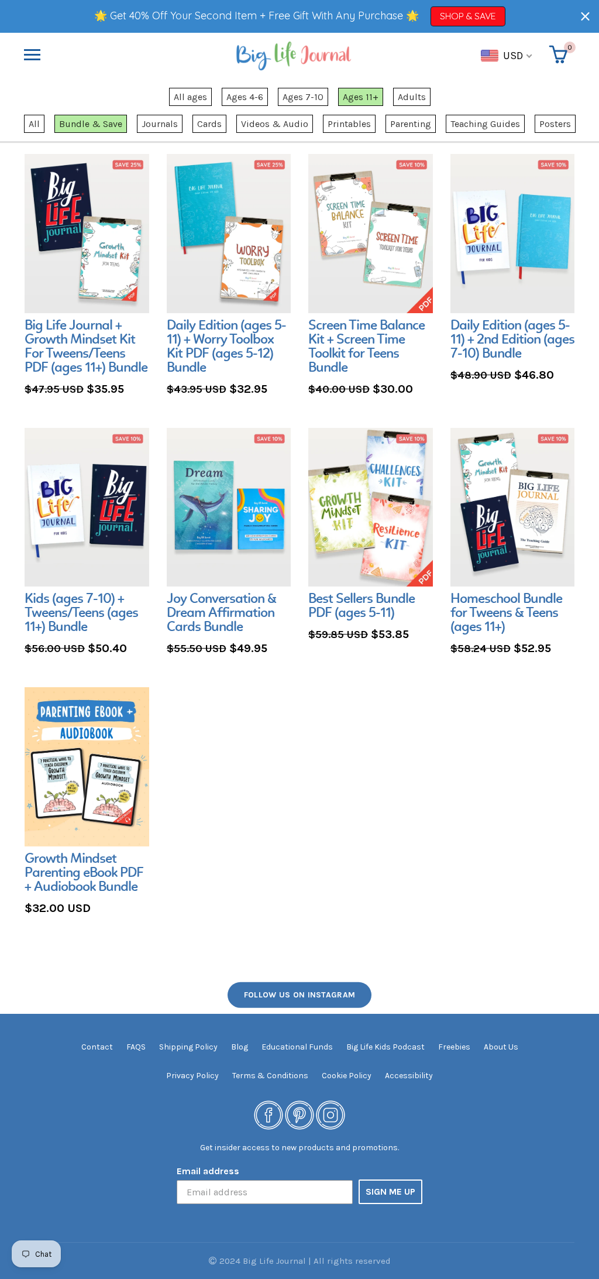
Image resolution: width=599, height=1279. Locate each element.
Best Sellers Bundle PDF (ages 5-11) (361, 606)
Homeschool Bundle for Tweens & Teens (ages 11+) (506, 613)
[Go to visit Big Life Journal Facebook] (268, 1114)
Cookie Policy (346, 1076)
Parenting (410, 123)
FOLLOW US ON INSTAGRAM (300, 994)
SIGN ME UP (390, 1191)
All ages (190, 96)
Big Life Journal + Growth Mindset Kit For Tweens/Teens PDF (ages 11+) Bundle (86, 347)
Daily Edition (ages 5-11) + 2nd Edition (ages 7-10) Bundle (512, 340)
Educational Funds (297, 1047)
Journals (160, 123)
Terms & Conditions (270, 1076)
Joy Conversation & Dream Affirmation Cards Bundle (221, 613)
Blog (239, 1047)
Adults (412, 96)
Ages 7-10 (303, 96)
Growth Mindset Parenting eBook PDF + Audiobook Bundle (84, 873)
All (34, 123)
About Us (501, 1047)
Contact (97, 1047)
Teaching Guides (485, 123)
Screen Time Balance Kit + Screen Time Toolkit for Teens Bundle (366, 347)
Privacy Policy (192, 1076)
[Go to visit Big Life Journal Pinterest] (299, 1114)
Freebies (454, 1047)
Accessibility (409, 1076)
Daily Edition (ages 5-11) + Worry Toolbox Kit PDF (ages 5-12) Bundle (226, 347)
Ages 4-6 (244, 96)
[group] (87, 276)
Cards (209, 123)
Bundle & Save (90, 123)
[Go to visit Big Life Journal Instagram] (330, 1114)
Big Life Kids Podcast (385, 1047)
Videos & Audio (274, 123)
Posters (555, 123)
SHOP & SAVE (467, 16)
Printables (349, 123)
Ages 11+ (360, 96)
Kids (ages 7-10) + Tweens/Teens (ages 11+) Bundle (81, 613)
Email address (208, 1171)
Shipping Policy (188, 1047)
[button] (585, 16)
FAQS (136, 1047)
